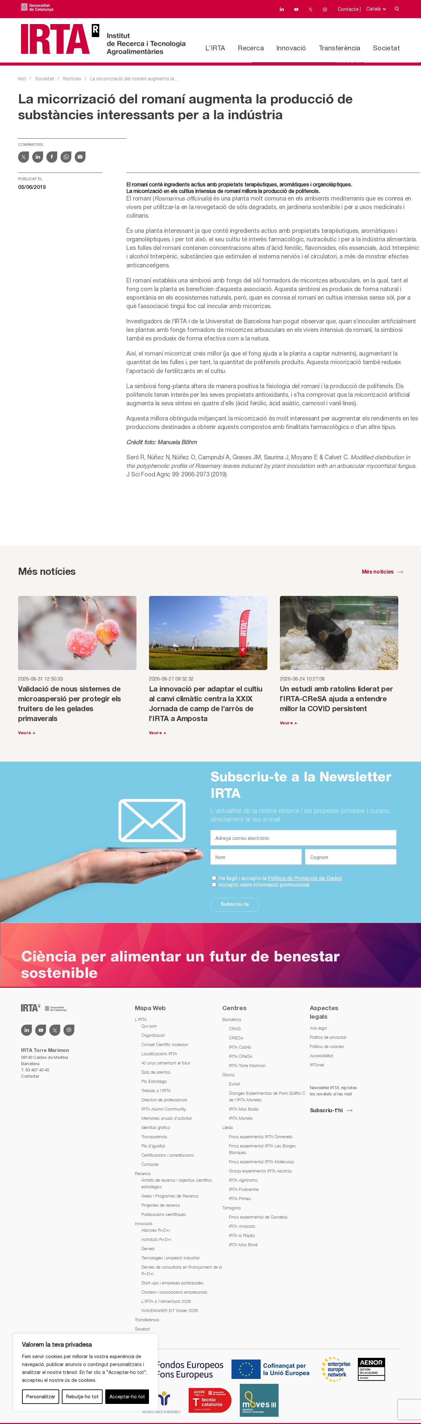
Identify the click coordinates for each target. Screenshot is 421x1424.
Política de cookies (327, 1046)
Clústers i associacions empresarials (174, 1292)
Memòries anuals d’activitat (166, 1118)
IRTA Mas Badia (244, 1109)
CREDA (236, 1037)
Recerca (251, 48)
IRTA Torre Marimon (247, 1065)
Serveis (148, 1248)
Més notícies (378, 572)
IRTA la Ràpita (242, 1235)
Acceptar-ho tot (127, 1396)
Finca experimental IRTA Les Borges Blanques (262, 1149)
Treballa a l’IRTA (156, 1090)
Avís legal (318, 1028)
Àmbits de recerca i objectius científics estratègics (176, 1183)
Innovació (291, 48)
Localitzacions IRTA (159, 1053)
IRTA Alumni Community (163, 1109)
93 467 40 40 (37, 1069)
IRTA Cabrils (240, 1047)
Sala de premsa (155, 1072)
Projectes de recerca (160, 1205)
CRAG (235, 1028)
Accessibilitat (321, 1055)
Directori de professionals (164, 1099)
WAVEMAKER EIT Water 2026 (169, 1310)
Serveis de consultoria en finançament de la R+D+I (181, 1270)
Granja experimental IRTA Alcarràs (260, 1170)
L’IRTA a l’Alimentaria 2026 (166, 1301)
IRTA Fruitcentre (244, 1189)
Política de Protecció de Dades (305, 878)
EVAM (234, 1084)
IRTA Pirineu (240, 1198)
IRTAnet (317, 1064)
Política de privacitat (328, 1037)
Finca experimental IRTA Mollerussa (261, 1161)
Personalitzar (40, 1396)
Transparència (154, 1136)
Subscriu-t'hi (326, 1111)
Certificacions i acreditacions (167, 1155)
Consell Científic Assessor (164, 1044)
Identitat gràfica (155, 1127)
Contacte (150, 1164)
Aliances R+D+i (155, 1230)
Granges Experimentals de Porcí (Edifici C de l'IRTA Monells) (267, 1096)
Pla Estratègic (154, 1081)
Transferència (339, 48)
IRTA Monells (241, 1118)
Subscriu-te (235, 904)
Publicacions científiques (163, 1214)
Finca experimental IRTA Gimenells (260, 1136)
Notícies (72, 78)
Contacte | (349, 9)
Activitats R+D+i (156, 1239)
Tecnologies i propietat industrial (170, 1257)
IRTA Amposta (242, 1226)
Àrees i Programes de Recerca (169, 1195)
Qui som (149, 1026)
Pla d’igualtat (153, 1145)
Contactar (30, 1076)
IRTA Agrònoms (243, 1180)
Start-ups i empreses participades (172, 1282)
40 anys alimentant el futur (165, 1062)
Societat (386, 48)
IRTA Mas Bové (243, 1244)
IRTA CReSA (240, 1056)
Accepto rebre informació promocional (263, 885)
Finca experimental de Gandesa (258, 1217)
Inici (22, 78)
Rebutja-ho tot (82, 1396)
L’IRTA (215, 48)
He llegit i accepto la (279, 878)
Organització (152, 1035)
